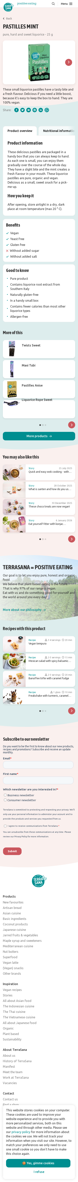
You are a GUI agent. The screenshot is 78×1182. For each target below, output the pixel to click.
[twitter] (22, 110)
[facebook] (16, 110)
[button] (39, 436)
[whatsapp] (46, 110)
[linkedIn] (40, 110)
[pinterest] (34, 110)
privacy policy (21, 1132)
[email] (28, 110)
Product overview (20, 130)
